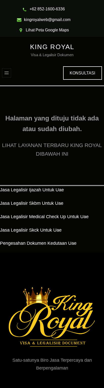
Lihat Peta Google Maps (47, 30)
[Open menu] (6, 72)
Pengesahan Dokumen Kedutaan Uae (38, 243)
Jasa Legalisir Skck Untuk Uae (31, 230)
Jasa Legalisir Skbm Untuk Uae (31, 203)
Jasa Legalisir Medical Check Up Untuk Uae (44, 216)
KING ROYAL (52, 46)
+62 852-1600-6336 (47, 9)
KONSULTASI (82, 73)
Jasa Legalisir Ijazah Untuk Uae (32, 189)
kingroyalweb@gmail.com (47, 19)
